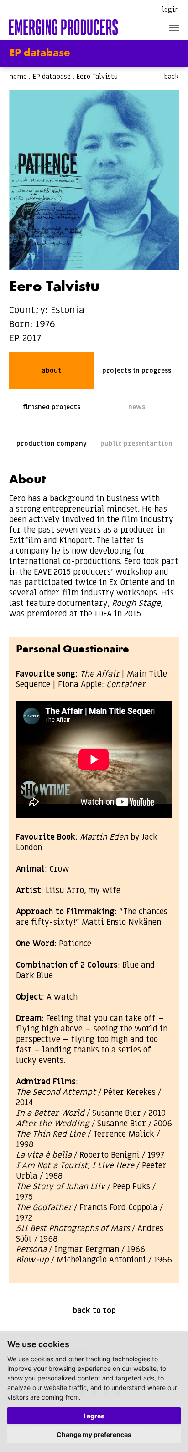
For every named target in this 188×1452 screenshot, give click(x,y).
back (171, 76)
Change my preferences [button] (94, 1434)
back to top (94, 1311)
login (170, 9)
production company (51, 443)
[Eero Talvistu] (94, 180)
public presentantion (136, 443)
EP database (51, 76)
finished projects (51, 407)
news (136, 407)
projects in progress (136, 370)
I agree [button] (94, 1416)
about (52, 370)
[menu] (174, 28)
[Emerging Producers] (63, 27)
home (18, 76)
